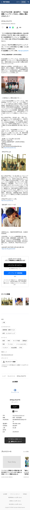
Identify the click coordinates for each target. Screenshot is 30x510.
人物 (4, 322)
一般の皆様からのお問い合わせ (15, 504)
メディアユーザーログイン (15, 265)
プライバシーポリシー (15, 494)
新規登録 (23, 2)
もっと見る (26, 451)
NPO (9, 340)
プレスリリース (11, 376)
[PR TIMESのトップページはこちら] (6, 2)
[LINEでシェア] (13, 27)
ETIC (21, 347)
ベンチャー (5, 347)
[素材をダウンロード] (17, 27)
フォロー (15, 406)
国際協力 (25, 340)
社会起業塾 (14, 347)
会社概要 (5, 494)
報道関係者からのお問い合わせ (15, 497)
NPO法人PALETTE (21, 376)
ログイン (18, 2)
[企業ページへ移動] (15, 391)
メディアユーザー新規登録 (15, 273)
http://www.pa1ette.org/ (7, 354)
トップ (3, 376)
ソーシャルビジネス (21, 344)
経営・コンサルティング (9, 333)
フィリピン (10, 344)
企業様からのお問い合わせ (15, 501)
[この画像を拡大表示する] (7, 301)
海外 (4, 344)
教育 (4, 340)
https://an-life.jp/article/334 (8, 248)
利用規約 (25, 494)
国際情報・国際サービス (9, 329)
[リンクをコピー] (20, 27)
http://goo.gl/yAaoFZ (23, 50)
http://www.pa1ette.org (10, 147)
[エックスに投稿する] (7, 27)
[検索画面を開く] (28, 2)
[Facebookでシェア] (10, 27)
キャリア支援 (16, 340)
